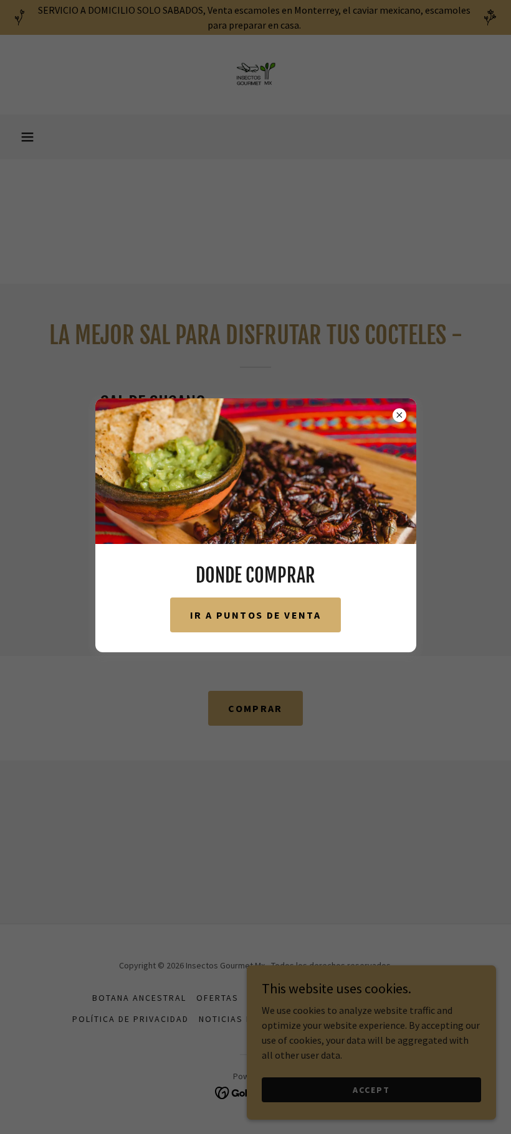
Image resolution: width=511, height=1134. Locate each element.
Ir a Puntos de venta (255, 615)
